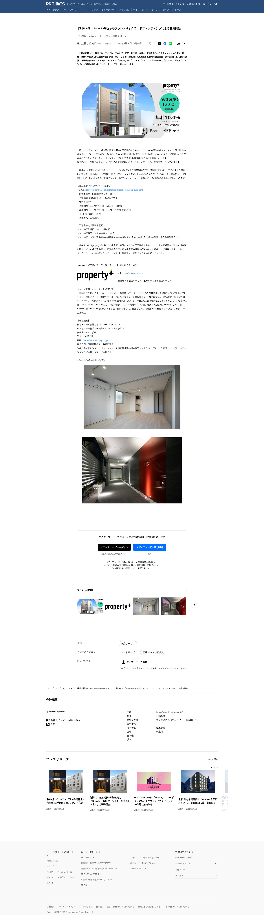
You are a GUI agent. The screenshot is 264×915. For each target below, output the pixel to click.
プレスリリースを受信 (173, 4)
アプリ (83, 9)
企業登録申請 (193, 4)
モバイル (73, 9)
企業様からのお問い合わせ (149, 906)
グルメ (166, 9)
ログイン (207, 4)
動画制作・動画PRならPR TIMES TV (95, 863)
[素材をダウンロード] (178, 43)
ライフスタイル (140, 9)
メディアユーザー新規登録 (149, 547)
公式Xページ (180, 870)
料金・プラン (51, 866)
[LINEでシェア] (170, 43)
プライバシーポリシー (66, 906)
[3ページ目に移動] (214, 767)
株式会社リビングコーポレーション (93, 688)
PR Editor (85, 885)
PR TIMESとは (52, 860)
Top (48, 9)
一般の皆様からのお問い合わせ (176, 906)
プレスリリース (65, 688)
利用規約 (99, 906)
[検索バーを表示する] (216, 4)
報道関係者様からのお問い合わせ (120, 906)
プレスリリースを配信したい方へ (60, 877)
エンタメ (94, 9)
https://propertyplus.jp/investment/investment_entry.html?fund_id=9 (113, 190)
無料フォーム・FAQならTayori (142, 863)
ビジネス (155, 9)
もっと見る (213, 759)
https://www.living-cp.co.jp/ (96, 340)
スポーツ (176, 9)
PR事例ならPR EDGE (137, 868)
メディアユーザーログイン (114, 547)
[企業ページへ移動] (55, 712)
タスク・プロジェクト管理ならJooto (144, 857)
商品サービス (128, 643)
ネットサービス (129, 652)
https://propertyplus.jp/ (133, 273)
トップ (51, 688)
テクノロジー (59, 9)
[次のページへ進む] (194, 605)
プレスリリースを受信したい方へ (60, 871)
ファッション (123, 9)
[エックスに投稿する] (159, 43)
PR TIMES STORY (88, 857)
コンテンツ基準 (85, 906)
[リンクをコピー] (184, 43)
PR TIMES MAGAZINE (90, 874)
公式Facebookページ (183, 857)
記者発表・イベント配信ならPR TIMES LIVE (99, 868)
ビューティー (107, 9)
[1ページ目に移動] (211, 767)
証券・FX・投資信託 (153, 652)
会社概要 (50, 906)
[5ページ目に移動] (217, 767)
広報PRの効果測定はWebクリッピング (97, 879)
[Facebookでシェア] (164, 43)
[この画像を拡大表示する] (90, 606)
